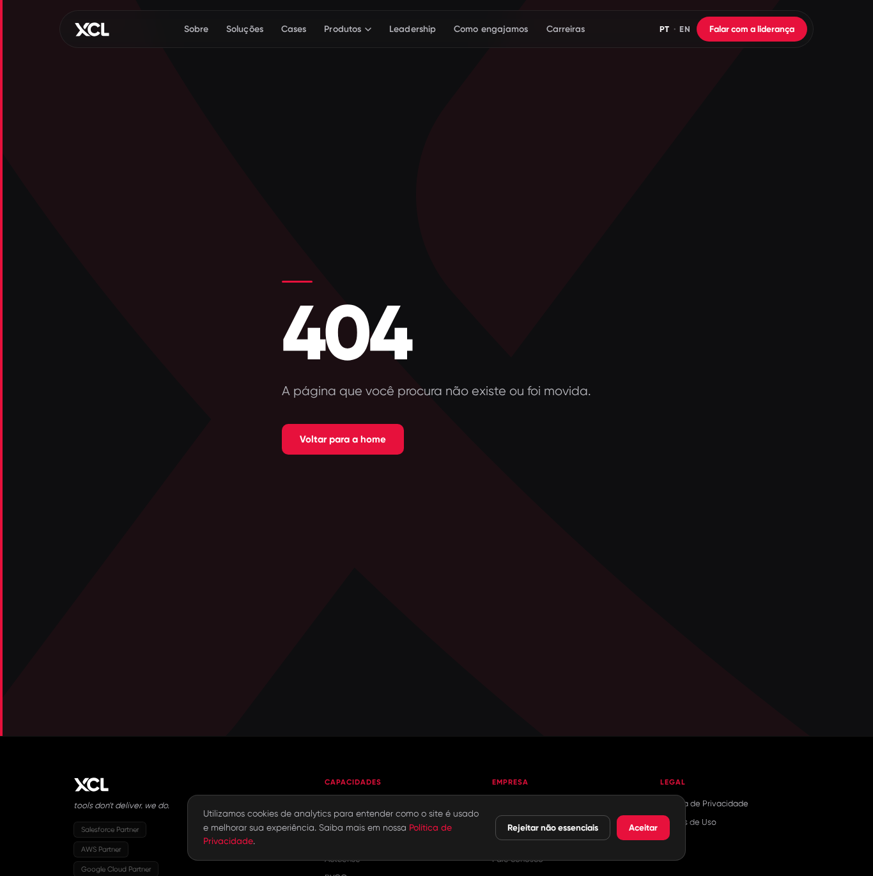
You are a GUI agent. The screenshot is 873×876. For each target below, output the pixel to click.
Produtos (342, 29)
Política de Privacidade (704, 803)
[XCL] (91, 29)
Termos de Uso (688, 822)
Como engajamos (491, 29)
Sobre (196, 29)
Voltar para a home (343, 439)
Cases (294, 29)
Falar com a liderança (751, 29)
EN (684, 29)
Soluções (244, 29)
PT (665, 29)
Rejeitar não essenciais (552, 827)
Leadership (412, 29)
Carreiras (565, 29)
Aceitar (643, 827)
